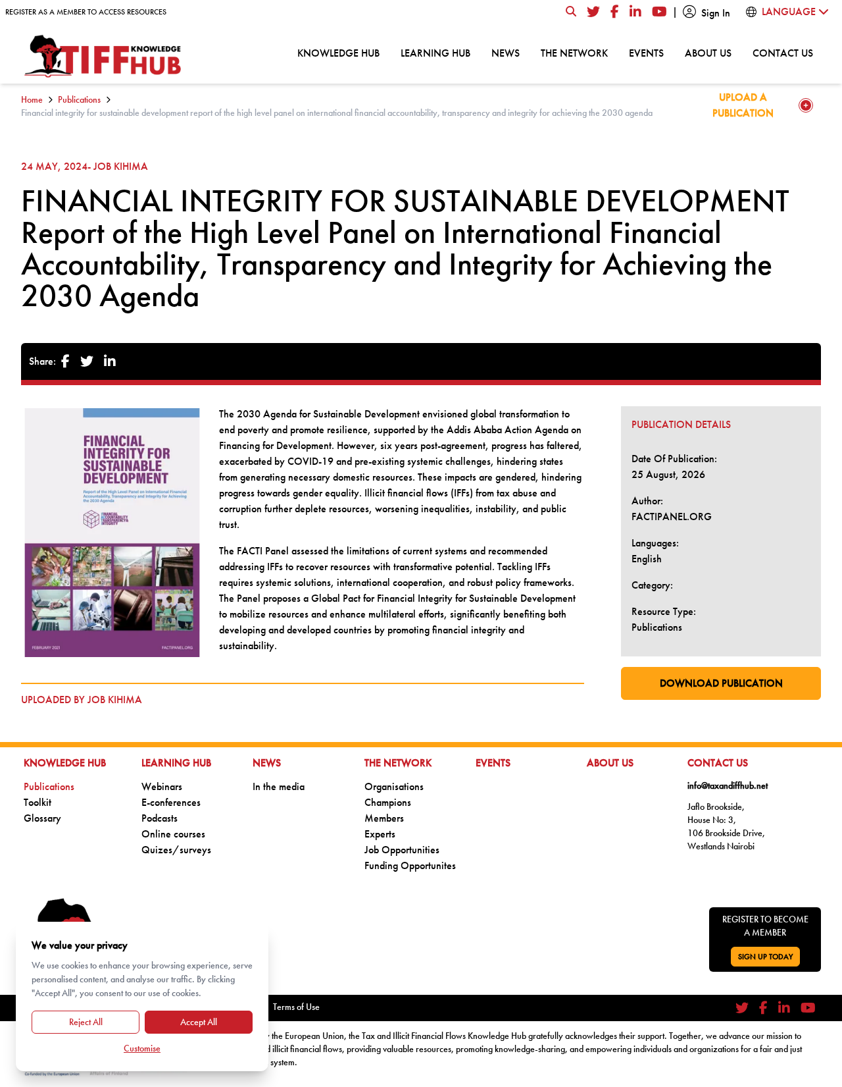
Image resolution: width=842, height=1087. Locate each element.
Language (790, 11)
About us (708, 52)
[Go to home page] (103, 56)
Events (646, 52)
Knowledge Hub (338, 52)
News (505, 52)
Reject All (86, 1022)
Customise (142, 1048)
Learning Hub (435, 52)
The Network (574, 52)
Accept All (198, 1022)
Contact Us (783, 52)
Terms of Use (296, 1007)
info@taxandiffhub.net (727, 785)
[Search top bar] (571, 12)
